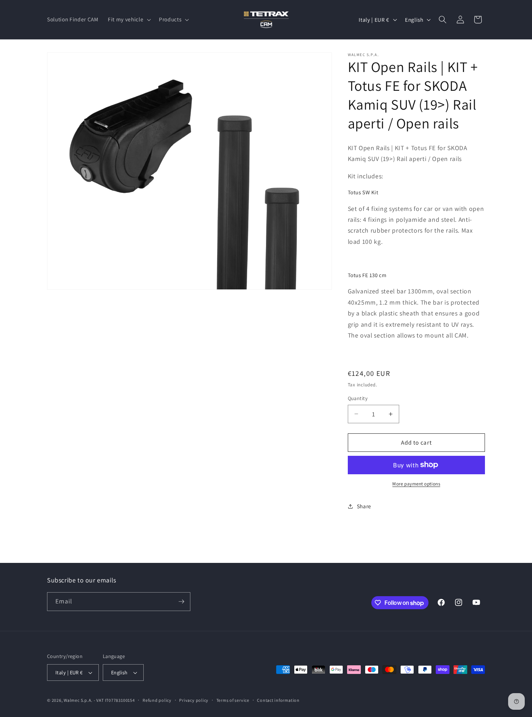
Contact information (278, 700)
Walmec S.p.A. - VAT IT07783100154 (99, 700)
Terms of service (232, 700)
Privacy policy (193, 700)
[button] (128, 19)
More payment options (416, 484)
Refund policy (157, 700)
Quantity (358, 398)
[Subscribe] (181, 601)
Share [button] (364, 506)
